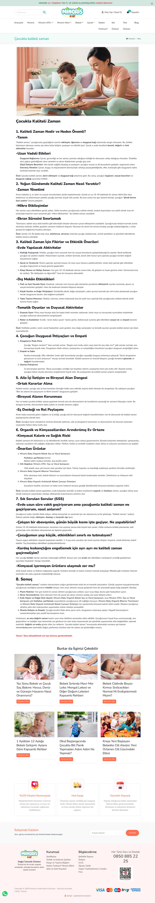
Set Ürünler (115, 25)
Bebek (78, 22)
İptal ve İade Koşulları (56, 868)
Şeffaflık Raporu (86, 856)
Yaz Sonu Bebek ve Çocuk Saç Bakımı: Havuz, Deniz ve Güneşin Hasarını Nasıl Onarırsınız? (33, 689)
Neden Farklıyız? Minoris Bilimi (60, 865)
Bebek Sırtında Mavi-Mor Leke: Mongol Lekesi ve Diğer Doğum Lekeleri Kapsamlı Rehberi (76, 689)
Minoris (30, 22)
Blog (136, 22)
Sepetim (134, 12)
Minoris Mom (63, 22)
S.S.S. (81, 862)
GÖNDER (132, 833)
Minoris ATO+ (45, 22)
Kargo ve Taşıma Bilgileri (57, 862)
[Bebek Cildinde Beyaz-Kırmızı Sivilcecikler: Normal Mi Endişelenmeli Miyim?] (121, 667)
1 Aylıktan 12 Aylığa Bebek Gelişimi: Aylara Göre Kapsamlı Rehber (31, 745)
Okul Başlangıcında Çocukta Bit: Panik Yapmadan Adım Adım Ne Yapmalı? (77, 747)
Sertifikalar (51, 856)
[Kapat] (152, 3)
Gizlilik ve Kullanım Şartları (58, 859)
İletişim (82, 859)
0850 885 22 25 (125, 859)
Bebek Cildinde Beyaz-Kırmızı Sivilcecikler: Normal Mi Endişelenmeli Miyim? (120, 689)
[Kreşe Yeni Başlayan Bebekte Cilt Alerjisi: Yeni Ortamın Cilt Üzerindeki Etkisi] (121, 724)
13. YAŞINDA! (54, 3)
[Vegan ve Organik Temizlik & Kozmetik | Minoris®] (72, 12)
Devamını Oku (23, 701)
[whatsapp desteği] (5, 893)
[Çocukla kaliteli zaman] (77, 81)
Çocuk (90, 22)
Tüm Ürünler (126, 25)
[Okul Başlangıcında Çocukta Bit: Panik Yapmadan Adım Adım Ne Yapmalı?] (78, 724)
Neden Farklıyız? (103, 25)
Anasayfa (18, 22)
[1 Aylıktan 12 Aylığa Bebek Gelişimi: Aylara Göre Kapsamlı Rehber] (34, 724)
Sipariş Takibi (85, 865)
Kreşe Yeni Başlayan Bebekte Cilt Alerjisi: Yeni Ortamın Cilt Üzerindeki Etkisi (120, 747)
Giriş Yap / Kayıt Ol (113, 12)
